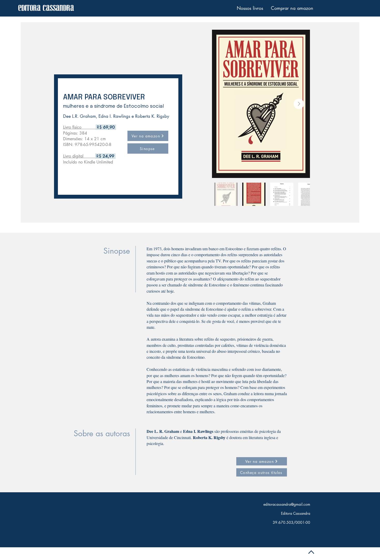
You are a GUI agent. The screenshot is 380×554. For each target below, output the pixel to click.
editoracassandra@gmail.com (286, 504)
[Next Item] (299, 104)
